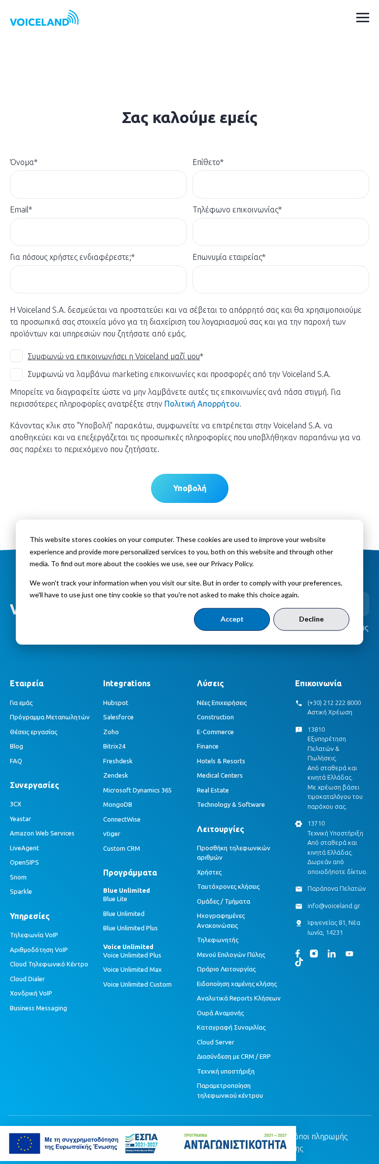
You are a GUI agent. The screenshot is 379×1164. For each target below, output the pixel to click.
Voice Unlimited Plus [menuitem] (132, 955)
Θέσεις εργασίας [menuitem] (33, 731)
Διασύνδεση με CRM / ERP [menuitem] (234, 1056)
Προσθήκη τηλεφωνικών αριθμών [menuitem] (233, 852)
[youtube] (349, 954)
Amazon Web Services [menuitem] (42, 833)
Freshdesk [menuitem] (118, 760)
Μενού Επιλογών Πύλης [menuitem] (231, 954)
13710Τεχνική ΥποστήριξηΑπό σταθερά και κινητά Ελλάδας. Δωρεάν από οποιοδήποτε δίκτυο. (337, 847)
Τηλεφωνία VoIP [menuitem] (34, 934)
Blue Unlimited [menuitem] (124, 913)
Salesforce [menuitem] (118, 716)
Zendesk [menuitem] (115, 775)
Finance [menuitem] (208, 746)
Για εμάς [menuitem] (21, 702)
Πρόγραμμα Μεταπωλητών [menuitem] (50, 716)
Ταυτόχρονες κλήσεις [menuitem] (228, 886)
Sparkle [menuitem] (21, 891)
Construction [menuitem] (215, 716)
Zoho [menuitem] (111, 731)
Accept (232, 619)
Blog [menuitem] (16, 746)
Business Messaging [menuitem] (38, 1007)
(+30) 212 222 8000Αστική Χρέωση (334, 707)
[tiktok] (299, 961)
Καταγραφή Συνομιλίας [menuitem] (231, 1027)
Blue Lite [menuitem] (115, 898)
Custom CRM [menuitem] (121, 848)
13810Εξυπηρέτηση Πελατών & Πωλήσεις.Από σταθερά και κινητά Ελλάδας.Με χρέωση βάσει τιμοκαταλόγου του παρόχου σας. (335, 768)
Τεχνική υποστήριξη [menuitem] (226, 1071)
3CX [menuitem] (15, 803)
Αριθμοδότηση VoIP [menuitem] (39, 949)
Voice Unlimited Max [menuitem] (132, 969)
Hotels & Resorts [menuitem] (221, 760)
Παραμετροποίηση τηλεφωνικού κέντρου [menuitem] (230, 1090)
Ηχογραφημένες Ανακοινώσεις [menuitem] (221, 920)
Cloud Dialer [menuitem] (27, 978)
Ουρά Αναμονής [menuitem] (220, 1012)
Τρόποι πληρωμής (316, 1136)
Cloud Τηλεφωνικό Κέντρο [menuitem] (49, 963)
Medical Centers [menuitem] (220, 775)
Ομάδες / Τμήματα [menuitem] (223, 901)
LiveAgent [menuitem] (24, 847)
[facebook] (297, 953)
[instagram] (314, 953)
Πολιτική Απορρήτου (201, 403)
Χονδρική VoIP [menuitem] (31, 993)
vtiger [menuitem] (111, 833)
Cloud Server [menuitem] (215, 1042)
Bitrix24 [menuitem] (114, 746)
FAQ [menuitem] (16, 760)
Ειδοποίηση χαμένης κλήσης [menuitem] (237, 983)
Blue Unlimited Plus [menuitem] (130, 927)
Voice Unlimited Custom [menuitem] (137, 984)
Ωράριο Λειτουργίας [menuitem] (226, 968)
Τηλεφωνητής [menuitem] (217, 939)
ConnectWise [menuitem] (122, 819)
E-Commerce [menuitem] (215, 731)
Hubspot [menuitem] (115, 702)
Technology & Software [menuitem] (231, 804)
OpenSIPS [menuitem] (24, 862)
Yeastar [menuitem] (20, 818)
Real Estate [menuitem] (213, 790)
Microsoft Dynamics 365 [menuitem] (137, 790)
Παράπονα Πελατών (336, 888)
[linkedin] (332, 953)
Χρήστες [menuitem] (209, 872)
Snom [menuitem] (18, 876)
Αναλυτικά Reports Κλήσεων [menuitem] (239, 998)
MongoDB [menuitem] (117, 804)
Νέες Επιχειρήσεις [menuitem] (222, 702)
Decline (311, 619)
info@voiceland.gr (333, 905)
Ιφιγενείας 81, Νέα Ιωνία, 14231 (333, 927)
